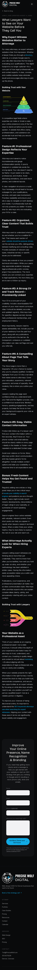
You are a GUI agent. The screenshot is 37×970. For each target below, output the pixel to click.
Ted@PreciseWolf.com (9, 952)
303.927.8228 (6, 955)
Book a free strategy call (11, 893)
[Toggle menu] (32, 4)
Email (8, 798)
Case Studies (6, 910)
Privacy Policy (20, 849)
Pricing (4, 914)
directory (28, 55)
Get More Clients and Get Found (17, 841)
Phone (12, 808)
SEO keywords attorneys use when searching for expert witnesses (18, 709)
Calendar (5, 924)
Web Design (6, 935)
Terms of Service (11, 851)
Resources (5, 917)
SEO (3, 938)
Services (5, 903)
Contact (4, 921)
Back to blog (8, 11)
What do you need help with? (16, 818)
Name (8, 788)
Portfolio (5, 907)
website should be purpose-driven (19, 241)
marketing (29, 659)
